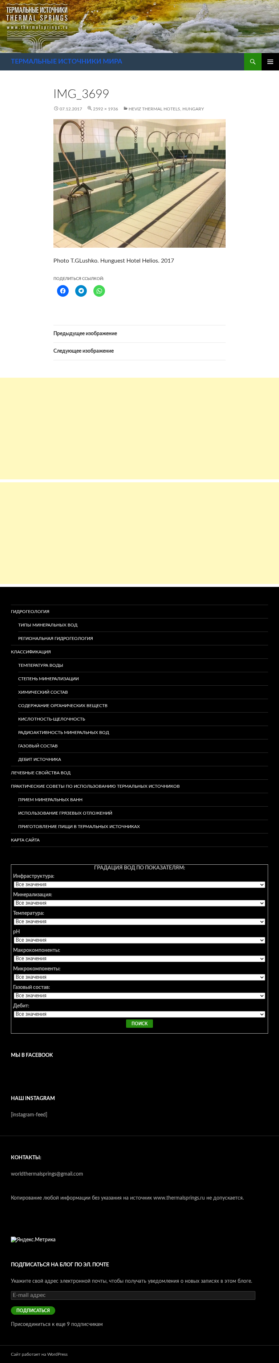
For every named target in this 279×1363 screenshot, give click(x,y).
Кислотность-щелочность (51, 719)
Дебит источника (39, 759)
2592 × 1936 (105, 109)
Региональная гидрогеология (55, 638)
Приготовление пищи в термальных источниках (79, 826)
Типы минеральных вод (47, 625)
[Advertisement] (139, 428)
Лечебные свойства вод (40, 773)
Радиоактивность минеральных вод (63, 732)
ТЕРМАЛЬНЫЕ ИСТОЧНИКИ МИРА (66, 61)
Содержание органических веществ (63, 705)
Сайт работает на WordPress (39, 1354)
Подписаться (33, 1311)
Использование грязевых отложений (65, 813)
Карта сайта (25, 840)
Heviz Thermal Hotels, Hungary (166, 109)
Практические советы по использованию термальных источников (95, 786)
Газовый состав (38, 746)
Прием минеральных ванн (50, 800)
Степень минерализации (48, 679)
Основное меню (270, 61)
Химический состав (43, 692)
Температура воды (40, 665)
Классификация (31, 652)
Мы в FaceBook (32, 1055)
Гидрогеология (30, 611)
